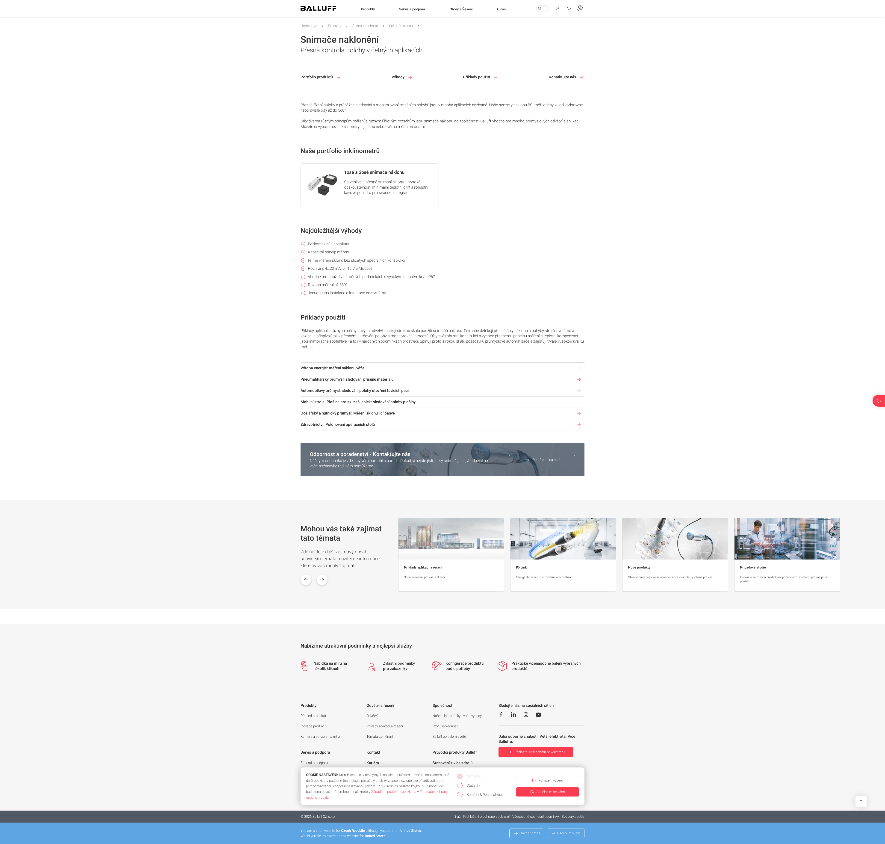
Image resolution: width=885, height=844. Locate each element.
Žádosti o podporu (314, 763)
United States (530, 833)
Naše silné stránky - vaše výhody (457, 716)
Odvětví (372, 716)
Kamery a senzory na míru (320, 736)
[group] (451, 555)
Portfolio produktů (317, 77)
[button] (368, 9)
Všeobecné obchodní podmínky (535, 816)
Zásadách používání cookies (392, 792)
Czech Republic (569, 833)
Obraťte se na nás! (546, 460)
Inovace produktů (313, 726)
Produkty (334, 26)
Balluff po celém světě (449, 736)
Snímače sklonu (401, 26)
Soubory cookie (573, 816)
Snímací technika (365, 26)
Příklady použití (477, 77)
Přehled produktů (313, 716)
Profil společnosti (445, 726)
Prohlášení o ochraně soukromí (486, 816)
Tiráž (456, 816)
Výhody (398, 77)
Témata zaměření (379, 736)
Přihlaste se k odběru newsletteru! (539, 752)
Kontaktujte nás (563, 77)
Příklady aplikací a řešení (384, 726)
